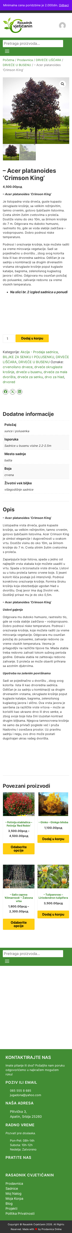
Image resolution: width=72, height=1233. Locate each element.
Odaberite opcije (19, 848)
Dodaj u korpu (32, 338)
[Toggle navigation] (7, 51)
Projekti (11, 1208)
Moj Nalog (13, 1193)
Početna (8, 60)
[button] (62, 84)
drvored (9, 382)
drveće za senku (30, 377)
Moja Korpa (14, 1198)
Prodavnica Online (51, 1229)
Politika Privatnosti (20, 1213)
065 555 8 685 (20, 1090)
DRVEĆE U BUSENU (17, 65)
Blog (9, 1203)
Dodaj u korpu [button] (53, 839)
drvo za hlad (54, 377)
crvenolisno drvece (17, 367)
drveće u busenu (29, 372)
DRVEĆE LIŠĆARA (48, 60)
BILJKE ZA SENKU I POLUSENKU (28, 357)
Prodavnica (25, 60)
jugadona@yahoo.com (25, 1095)
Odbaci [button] (64, 5)
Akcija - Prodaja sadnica (39, 352)
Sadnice (12, 1188)
